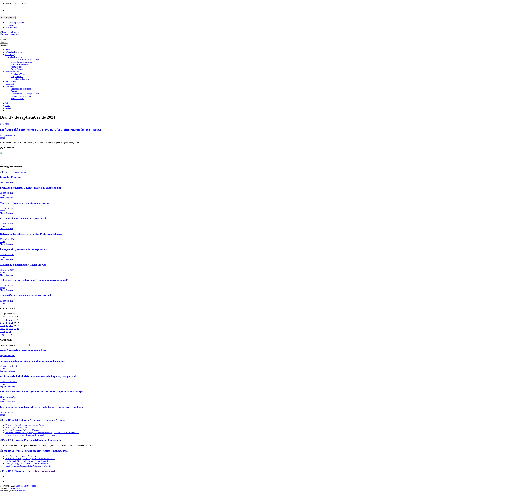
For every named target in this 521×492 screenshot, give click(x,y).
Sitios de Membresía (19, 64)
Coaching (9, 84)
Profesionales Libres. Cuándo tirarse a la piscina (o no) (30, 187)
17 (12, 325)
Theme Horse (15, 488)
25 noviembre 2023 (8, 366)
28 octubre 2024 (7, 239)
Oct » (9, 334)
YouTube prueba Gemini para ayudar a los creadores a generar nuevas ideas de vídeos (42, 432)
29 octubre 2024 (7, 224)
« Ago (2, 334)
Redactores (15, 91)
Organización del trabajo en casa (25, 94)
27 (1, 331)
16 (10, 325)
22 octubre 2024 (7, 254)
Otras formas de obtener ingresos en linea (23, 350)
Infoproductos (17, 76)
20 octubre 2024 (7, 285)
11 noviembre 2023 (8, 397)
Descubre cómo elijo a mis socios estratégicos (24, 425)
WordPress (21, 491)
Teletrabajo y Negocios (52, 420)
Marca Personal (17, 98)
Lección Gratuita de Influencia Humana (22, 430)
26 (18, 328)
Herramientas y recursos (21, 96)
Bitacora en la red (45, 471)
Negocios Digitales (13, 57)
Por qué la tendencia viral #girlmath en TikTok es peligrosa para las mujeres (42, 391)
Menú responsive (8, 18)
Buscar (3, 39)
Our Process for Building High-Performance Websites (28, 466)
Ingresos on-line (12, 71)
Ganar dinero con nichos (21, 62)
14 (4, 325)
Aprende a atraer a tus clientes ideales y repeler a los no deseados (33, 435)
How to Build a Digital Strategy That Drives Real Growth (30, 458)
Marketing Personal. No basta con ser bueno (24, 203)
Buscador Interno (12, 27)
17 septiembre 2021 (8, 135)
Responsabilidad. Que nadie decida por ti (23, 218)
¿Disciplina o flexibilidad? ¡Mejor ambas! (23, 264)
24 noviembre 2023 (8, 381)
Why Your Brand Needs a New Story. (21, 456)
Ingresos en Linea (7, 355)
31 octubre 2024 (7, 193)
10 (12, 322)
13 (1, 325)
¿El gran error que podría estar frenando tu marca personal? (34, 280)
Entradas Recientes (10, 177)
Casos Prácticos (17, 69)
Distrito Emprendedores (15, 22)
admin (2, 138)
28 (4, 331)
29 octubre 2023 (7, 412)
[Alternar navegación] (1, 37)
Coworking (10, 54)
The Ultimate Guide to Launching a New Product (26, 461)
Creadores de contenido (21, 89)
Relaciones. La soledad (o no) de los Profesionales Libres (31, 233)
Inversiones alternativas (21, 79)
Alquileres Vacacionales (21, 74)
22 (7, 328)
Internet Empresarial (50, 440)
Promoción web (12, 81)
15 (7, 325)
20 (1, 328)
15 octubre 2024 (7, 301)
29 (7, 331)
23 (10, 328)
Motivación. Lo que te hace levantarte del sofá (25, 295)
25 (15, 328)
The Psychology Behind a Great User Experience (26, 463)
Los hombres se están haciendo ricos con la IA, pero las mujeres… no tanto (41, 407)
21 (4, 328)
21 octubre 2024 (7, 270)
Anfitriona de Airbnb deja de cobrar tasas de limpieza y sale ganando (38, 376)
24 (12, 328)
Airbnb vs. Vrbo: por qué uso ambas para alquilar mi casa (32, 360)
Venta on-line (16, 67)
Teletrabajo (10, 86)
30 (10, 331)
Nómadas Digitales (13, 52)
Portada (8, 49)
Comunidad (10, 25)
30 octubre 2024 (7, 208)
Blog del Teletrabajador (26, 486)
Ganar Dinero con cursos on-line (25, 59)
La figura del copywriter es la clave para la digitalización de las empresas (51, 129)
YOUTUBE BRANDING (16, 428)
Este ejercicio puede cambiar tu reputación (23, 249)
